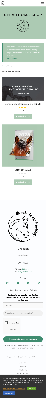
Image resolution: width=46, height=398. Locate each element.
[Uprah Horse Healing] (3, 3)
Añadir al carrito (23, 116)
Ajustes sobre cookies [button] (17, 389)
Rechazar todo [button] (8, 393)
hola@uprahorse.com (25, 272)
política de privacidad (35, 345)
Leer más (6, 389)
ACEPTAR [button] (31, 388)
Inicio (4, 66)
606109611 (26, 269)
